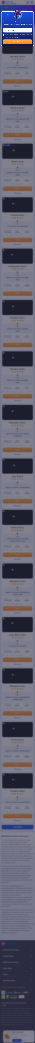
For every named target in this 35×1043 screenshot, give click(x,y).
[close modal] (31, 14)
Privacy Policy (8, 37)
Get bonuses (17, 41)
